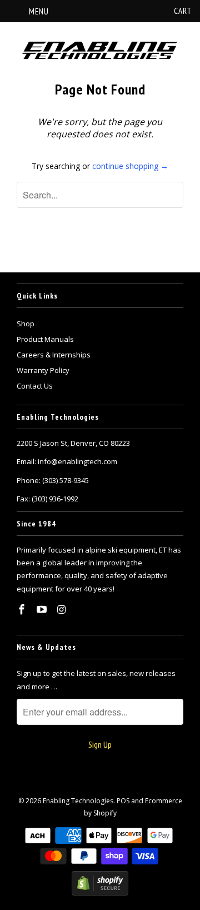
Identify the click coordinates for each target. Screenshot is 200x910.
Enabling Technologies (78, 800)
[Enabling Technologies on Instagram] (63, 609)
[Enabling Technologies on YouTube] (43, 609)
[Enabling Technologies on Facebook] (23, 609)
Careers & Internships (54, 355)
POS (123, 800)
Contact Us (35, 386)
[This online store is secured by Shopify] (100, 893)
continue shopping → (130, 166)
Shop (25, 324)
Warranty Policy (43, 370)
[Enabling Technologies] (100, 51)
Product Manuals (45, 339)
